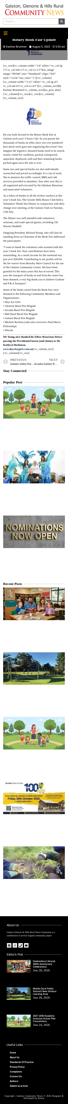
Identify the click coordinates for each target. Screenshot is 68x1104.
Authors (14, 1081)
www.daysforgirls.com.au (18, 349)
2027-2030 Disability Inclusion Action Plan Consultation (44, 1019)
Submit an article (19, 1086)
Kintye (41, 1098)
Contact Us (16, 1076)
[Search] (62, 21)
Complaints (16, 1071)
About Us (14, 1057)
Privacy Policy (17, 1067)
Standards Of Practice (22, 1062)
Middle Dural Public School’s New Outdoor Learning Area (45, 991)
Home (13, 1052)
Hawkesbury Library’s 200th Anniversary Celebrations (44, 964)
